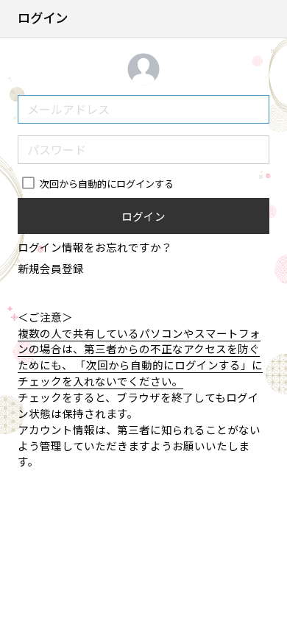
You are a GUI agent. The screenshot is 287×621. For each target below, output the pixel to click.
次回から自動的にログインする (106, 184)
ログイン (143, 216)
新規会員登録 (51, 268)
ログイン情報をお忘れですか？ (95, 247)
